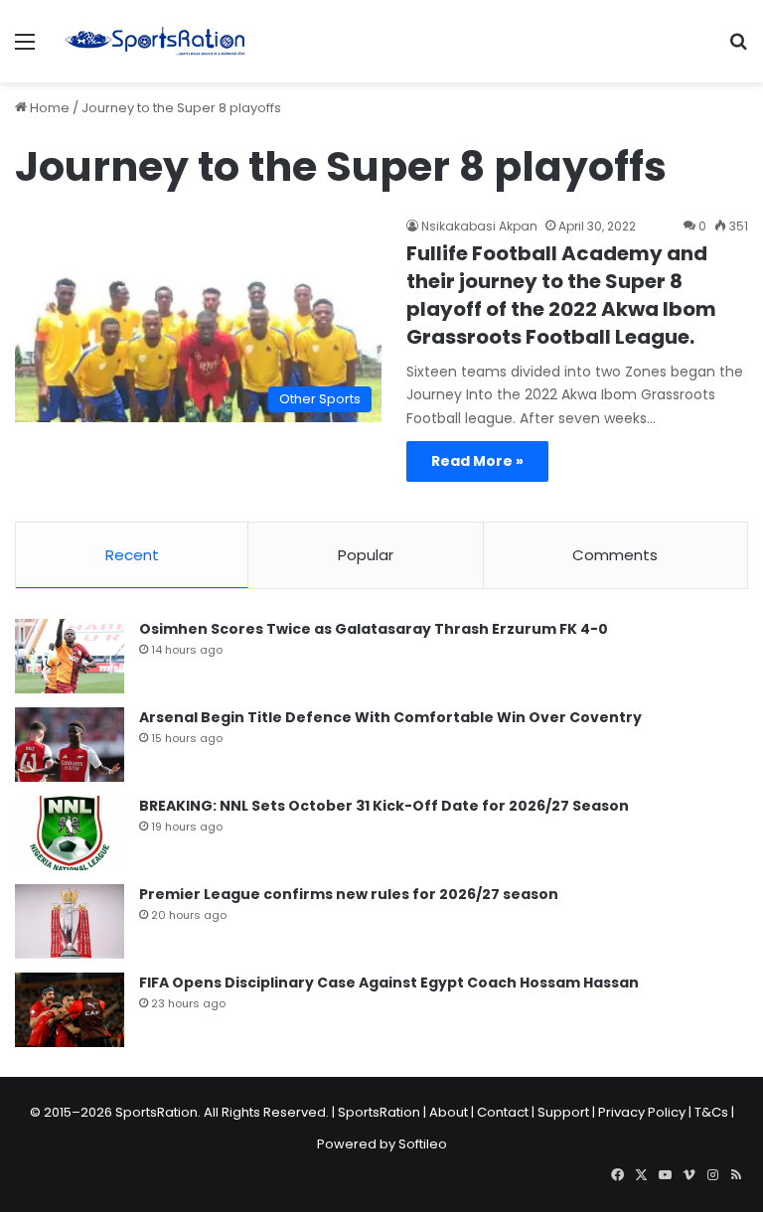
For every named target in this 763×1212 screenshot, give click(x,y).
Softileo (422, 1144)
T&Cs (711, 1112)
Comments (615, 554)
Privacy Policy (642, 1112)
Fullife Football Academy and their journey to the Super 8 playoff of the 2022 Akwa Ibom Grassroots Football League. (561, 295)
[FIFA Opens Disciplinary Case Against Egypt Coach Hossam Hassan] (69, 1010)
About (448, 1112)
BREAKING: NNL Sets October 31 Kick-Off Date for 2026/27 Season (384, 806)
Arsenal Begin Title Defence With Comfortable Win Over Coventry (390, 717)
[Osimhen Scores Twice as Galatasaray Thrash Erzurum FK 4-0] (69, 656)
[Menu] (25, 49)
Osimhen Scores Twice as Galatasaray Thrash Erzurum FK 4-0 (373, 629)
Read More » (477, 461)
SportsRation (379, 1112)
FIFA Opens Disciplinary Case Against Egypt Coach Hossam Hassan (389, 982)
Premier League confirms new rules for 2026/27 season (348, 894)
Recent (132, 554)
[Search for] (738, 49)
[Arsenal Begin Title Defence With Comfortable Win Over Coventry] (69, 744)
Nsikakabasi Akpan (479, 226)
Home (48, 107)
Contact (503, 1112)
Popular (365, 554)
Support (563, 1112)
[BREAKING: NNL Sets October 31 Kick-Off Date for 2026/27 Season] (69, 833)
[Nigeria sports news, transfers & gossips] (155, 41)
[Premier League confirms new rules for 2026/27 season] (69, 921)
